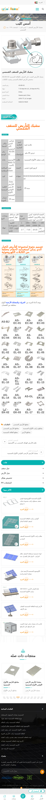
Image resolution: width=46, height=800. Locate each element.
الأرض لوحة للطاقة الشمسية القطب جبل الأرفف (31, 608)
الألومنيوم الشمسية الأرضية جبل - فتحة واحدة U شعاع (30, 572)
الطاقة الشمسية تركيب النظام (10, 722)
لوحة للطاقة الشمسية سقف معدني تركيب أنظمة (16, 737)
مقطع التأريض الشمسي (21, 424)
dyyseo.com (16, 788)
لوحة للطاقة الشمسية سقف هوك (11, 718)
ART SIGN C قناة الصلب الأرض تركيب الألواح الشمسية (29, 590)
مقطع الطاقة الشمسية (10, 432)
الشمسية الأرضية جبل (8, 748)
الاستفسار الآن (35, 791)
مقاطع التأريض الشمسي (11, 428)
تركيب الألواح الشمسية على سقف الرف (13, 730)
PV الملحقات (6, 483)
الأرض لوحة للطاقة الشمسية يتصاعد (12, 741)
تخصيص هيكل (6, 478)
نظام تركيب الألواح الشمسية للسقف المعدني (31, 537)
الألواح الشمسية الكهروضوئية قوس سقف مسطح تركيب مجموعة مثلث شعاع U (30, 501)
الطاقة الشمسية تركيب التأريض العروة (13, 733)
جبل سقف (5, 468)
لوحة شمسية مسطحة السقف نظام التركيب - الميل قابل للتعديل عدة (30, 555)
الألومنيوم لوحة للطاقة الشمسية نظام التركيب (15, 726)
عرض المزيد (24, 509)
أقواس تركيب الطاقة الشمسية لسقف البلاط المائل (29, 520)
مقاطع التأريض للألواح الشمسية (11, 683)
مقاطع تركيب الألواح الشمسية (32, 428)
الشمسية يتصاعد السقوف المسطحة (12, 715)
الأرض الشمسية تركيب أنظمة (10, 745)
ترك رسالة (23, 796)
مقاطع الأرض (26, 432)
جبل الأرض (5, 473)
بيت (7, 27)
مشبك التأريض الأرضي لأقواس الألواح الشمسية (33, 683)
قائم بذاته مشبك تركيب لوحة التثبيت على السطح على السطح (31, 625)
